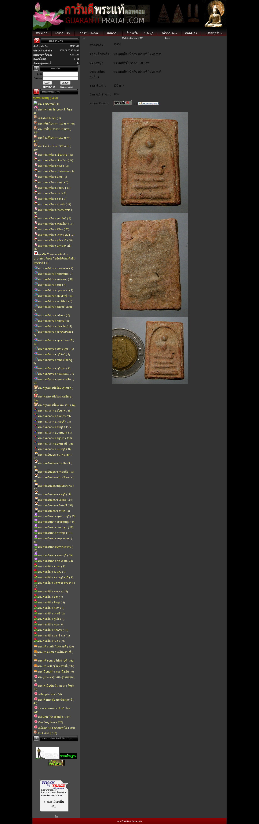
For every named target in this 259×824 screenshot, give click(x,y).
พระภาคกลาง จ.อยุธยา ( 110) (55, 438)
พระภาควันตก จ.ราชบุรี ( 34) (54, 532)
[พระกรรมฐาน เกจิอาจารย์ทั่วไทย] (68, 753)
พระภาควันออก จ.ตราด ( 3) (54, 510)
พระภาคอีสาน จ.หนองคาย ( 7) (55, 268)
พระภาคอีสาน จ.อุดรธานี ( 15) (55, 295)
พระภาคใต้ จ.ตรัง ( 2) (50, 597)
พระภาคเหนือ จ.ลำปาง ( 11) (54, 187)
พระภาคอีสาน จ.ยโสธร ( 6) (54, 315)
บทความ (113, 33)
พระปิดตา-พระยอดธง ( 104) (54, 716)
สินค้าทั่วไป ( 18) (47, 733)
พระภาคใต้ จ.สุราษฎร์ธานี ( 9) (55, 577)
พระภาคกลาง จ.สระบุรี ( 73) (54, 421)
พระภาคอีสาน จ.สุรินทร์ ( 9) (54, 368)
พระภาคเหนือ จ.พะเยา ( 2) (53, 165)
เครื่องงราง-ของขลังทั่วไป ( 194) (56, 727)
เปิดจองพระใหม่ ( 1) (49, 118)
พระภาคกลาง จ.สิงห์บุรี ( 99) (54, 416)
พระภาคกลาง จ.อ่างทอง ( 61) (55, 432)
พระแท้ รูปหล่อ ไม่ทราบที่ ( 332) (56, 660)
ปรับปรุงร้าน (214, 33)
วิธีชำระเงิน (169, 33)
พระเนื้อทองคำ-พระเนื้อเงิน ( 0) (56, 671)
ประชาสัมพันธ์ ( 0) (49, 104)
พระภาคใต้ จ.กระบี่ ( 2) (51, 613)
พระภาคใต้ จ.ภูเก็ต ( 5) (51, 619)
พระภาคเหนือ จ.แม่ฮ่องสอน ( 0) (56, 171)
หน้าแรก (41, 33)
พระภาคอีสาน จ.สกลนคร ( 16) (55, 279)
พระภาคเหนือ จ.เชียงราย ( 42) (55, 154)
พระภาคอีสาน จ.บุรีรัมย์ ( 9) (54, 354)
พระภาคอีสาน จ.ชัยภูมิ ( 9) (53, 320)
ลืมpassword (66, 87)
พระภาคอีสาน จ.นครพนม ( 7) (55, 273)
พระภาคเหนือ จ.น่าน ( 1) (52, 176)
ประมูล (149, 33)
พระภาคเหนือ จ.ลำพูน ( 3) (53, 182)
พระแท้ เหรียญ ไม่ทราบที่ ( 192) (56, 666)
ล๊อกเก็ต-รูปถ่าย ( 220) (50, 722)
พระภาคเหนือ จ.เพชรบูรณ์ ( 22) (56, 234)
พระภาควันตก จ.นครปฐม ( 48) (55, 527)
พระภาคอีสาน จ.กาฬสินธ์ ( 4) (55, 301)
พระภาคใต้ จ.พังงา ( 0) (51, 608)
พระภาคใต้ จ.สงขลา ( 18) (53, 591)
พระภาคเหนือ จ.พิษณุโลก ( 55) (55, 223)
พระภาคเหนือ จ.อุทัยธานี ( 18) (55, 240)
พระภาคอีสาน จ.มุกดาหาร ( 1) (55, 290)
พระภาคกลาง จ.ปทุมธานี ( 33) (55, 443)
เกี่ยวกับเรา (62, 33)
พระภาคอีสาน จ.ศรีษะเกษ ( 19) (56, 349)
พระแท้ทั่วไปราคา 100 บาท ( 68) (56, 123)
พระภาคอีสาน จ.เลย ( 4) (52, 284)
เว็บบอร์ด (132, 33)
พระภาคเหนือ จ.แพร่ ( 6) (52, 193)
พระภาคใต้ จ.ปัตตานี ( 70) (53, 630)
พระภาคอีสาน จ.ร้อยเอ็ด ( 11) (55, 326)
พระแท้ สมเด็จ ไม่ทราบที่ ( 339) (56, 646)
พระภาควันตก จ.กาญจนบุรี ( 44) (56, 521)
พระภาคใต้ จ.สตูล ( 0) (51, 624)
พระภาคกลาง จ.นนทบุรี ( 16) (54, 449)
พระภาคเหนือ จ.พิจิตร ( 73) (53, 229)
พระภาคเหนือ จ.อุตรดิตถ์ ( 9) (54, 218)
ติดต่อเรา (191, 33)
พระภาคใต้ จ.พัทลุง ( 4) (51, 602)
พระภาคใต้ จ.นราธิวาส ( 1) (54, 635)
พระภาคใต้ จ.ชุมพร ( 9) (51, 566)
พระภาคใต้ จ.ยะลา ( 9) (51, 641)
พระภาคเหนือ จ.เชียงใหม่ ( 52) (55, 160)
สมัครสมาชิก (49, 87)
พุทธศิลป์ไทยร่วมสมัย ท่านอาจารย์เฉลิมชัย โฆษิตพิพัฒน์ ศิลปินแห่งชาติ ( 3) (54, 258)
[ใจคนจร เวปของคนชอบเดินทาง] (47, 753)
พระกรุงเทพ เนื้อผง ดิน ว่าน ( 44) (56, 405)
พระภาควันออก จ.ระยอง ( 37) (55, 499)
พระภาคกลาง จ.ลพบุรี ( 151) (54, 427)
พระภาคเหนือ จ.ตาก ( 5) (52, 198)
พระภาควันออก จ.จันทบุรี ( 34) (55, 505)
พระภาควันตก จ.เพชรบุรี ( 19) (55, 555)
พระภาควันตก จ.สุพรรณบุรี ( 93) (56, 516)
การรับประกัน (89, 33)
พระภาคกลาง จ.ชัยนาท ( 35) (54, 410)
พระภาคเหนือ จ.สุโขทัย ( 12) (54, 204)
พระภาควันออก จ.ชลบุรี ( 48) (54, 494)
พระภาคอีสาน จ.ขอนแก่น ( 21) (56, 374)
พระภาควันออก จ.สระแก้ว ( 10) (56, 471)
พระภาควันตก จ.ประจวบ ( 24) (55, 561)
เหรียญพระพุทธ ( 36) (50, 694)
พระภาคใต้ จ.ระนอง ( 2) (52, 572)
